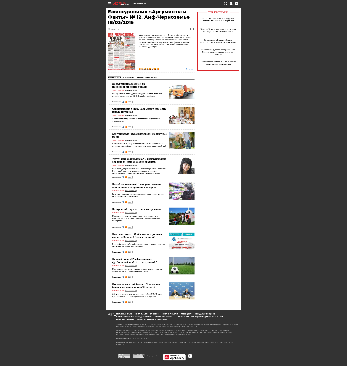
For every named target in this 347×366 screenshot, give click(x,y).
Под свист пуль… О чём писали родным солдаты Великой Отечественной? (137, 235)
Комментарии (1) (131, 241)
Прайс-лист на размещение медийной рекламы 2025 (200, 317)
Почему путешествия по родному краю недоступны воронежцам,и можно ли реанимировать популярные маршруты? (136, 218)
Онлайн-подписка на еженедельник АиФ (134, 317)
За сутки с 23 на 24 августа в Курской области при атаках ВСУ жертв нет (218, 19)
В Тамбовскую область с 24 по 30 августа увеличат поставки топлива (218, 62)
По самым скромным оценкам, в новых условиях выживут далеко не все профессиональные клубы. (138, 270)
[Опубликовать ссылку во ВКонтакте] (123, 102)
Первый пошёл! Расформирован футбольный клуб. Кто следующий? (134, 260)
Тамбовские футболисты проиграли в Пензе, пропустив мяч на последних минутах (218, 52)
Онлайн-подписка (149, 69)
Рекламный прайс (124, 314)
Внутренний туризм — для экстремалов (136, 209)
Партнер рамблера (153, 356)
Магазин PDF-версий (163, 317)
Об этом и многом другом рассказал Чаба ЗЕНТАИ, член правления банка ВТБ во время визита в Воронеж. (137, 295)
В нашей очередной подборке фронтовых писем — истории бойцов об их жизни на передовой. (139, 245)
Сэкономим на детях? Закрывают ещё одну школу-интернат (139, 110)
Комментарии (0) (131, 90)
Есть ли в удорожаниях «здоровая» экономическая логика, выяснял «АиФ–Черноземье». (138, 195)
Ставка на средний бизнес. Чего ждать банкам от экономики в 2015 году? (136, 285)
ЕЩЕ (130, 102)
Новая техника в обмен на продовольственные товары (129, 85)
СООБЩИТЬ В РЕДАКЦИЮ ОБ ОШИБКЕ (152, 319)
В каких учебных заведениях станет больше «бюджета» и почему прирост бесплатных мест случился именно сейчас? (139, 145)
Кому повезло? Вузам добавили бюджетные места (139, 135)
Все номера (190, 69)
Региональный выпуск (147, 77)
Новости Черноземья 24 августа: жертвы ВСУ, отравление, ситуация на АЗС (218, 30)
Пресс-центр (186, 314)
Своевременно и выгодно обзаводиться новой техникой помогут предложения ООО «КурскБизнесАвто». (137, 94)
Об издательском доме (205, 314)
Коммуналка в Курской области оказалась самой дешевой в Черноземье (218, 41)
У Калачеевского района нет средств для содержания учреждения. (136, 119)
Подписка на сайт (170, 314)
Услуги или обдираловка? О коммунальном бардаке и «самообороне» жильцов (139, 160)
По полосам (114, 77)
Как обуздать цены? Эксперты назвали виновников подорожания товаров (136, 185)
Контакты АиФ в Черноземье (147, 314)
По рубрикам (128, 77)
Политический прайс (125, 319)
